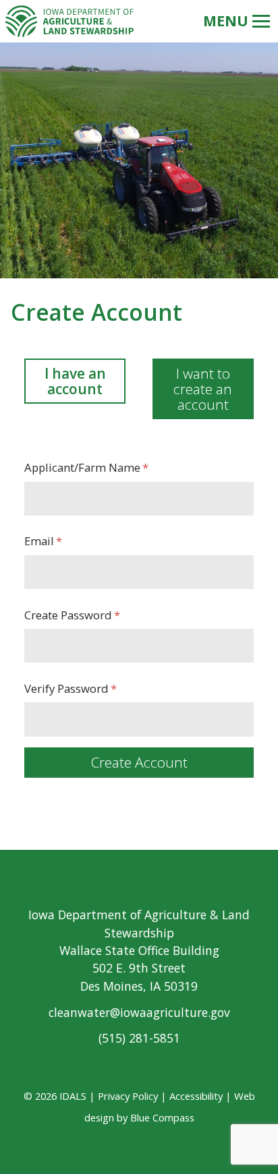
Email (39, 541)
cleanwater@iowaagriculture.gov (139, 1012)
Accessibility (196, 1096)
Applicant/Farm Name (82, 467)
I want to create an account (202, 389)
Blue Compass (162, 1117)
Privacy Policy (128, 1096)
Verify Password (66, 688)
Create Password (68, 615)
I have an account (75, 381)
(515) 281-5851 (139, 1038)
